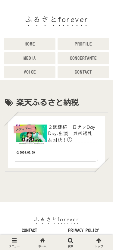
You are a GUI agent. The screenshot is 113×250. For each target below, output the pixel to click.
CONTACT (29, 230)
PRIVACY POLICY (83, 230)
